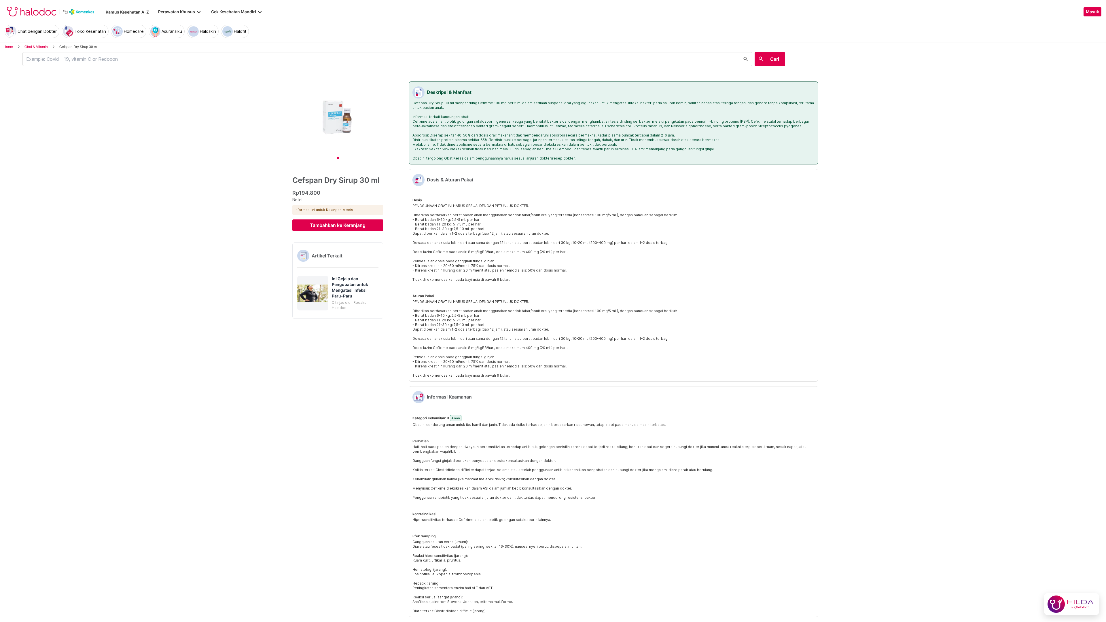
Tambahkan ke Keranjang (337, 225)
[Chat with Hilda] (1071, 604)
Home (8, 46)
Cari (774, 59)
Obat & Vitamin (36, 46)
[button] (338, 293)
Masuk (1092, 12)
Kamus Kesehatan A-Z (127, 12)
